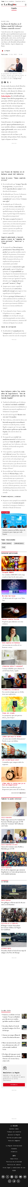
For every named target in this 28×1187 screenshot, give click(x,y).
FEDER (14, 1170)
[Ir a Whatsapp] (9, 1181)
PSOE (3, 547)
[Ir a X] (7, 1176)
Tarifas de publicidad (14, 1137)
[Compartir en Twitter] (8, 82)
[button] (26, 5)
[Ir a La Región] (10, 5)
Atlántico (14, 1151)
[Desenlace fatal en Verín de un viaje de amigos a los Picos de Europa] (14, 940)
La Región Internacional (14, 1145)
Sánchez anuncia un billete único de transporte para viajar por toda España (13, 532)
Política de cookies (14, 1164)
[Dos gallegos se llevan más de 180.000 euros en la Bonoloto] (14, 892)
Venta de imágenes (14, 1140)
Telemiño (14, 1148)
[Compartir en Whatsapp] (2, 82)
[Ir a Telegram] (14, 1181)
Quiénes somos (14, 1128)
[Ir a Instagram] (11, 1176)
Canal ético (14, 1158)
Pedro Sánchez (6, 543)
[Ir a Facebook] (3, 1176)
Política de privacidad (14, 1161)
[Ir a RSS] (18, 1181)
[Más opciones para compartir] (11, 82)
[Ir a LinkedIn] (16, 1176)
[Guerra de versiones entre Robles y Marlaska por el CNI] (14, 836)
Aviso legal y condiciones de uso (14, 1167)
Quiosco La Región (14, 1134)
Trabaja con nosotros (14, 1131)
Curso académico (9, 1)
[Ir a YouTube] (20, 1176)
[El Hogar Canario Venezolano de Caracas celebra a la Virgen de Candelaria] (14, 915)
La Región (7, 50)
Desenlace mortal (21, 1)
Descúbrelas (14, 1084)
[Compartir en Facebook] (5, 82)
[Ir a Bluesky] (24, 1176)
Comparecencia (18, 543)
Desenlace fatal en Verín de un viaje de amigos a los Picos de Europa (11, 1028)
